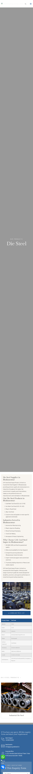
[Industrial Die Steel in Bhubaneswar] (16, 697)
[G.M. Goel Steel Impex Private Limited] (12, 4)
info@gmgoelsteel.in (12, 747)
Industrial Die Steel (16, 715)
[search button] (25, 4)
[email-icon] (3, 762)
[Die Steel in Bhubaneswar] (16, 596)
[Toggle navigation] (30, 4)
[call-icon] (3, 767)
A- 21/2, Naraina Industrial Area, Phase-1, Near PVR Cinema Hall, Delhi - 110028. (17, 754)
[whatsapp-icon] (3, 757)
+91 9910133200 (9, 740)
